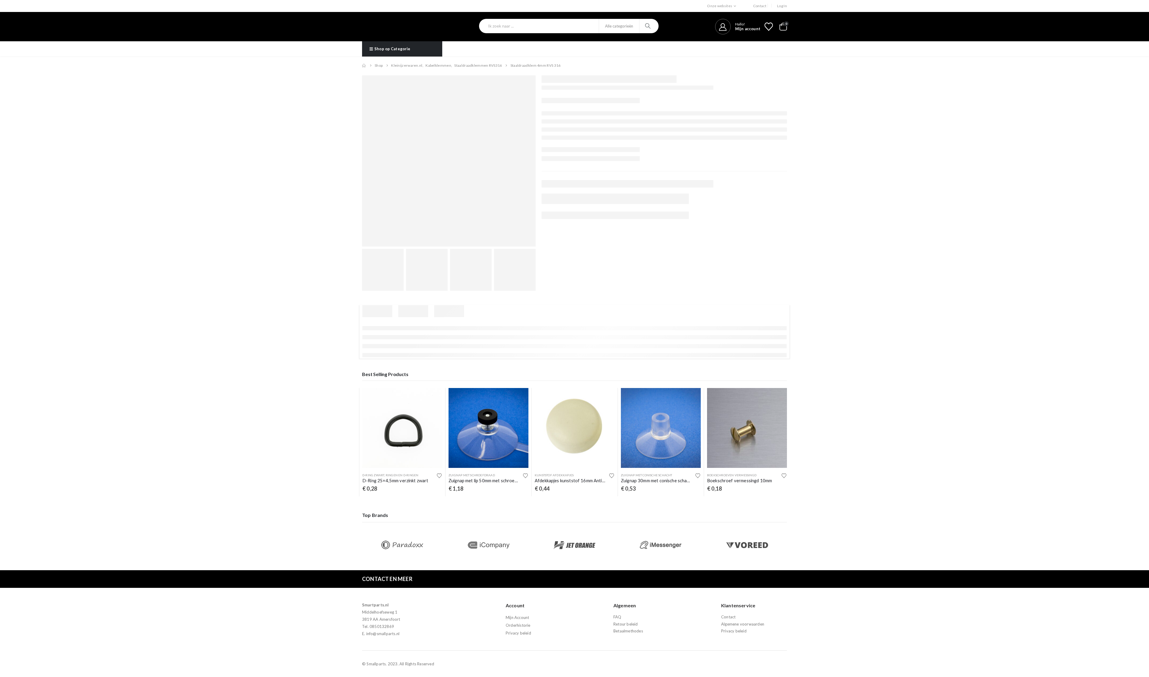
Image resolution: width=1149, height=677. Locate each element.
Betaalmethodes (628, 631)
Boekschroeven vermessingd (731, 475)
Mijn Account (517, 617)
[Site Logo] (394, 26)
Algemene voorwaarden (742, 624)
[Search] (649, 26)
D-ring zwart (373, 475)
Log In (782, 6)
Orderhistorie (518, 625)
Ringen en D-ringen (402, 475)
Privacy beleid (518, 633)
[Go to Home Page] (364, 65)
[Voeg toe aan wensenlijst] (439, 476)
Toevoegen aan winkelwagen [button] (432, 397)
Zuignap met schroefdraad (472, 475)
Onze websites (719, 6)
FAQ (617, 617)
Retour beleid (625, 624)
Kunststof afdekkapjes (554, 475)
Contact (759, 6)
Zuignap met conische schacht (646, 475)
